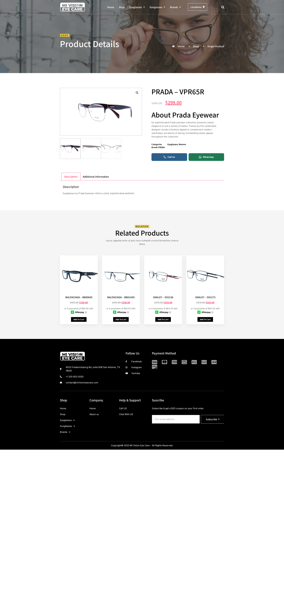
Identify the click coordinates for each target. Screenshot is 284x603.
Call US (123, 408)
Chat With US (126, 414)
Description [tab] (71, 176)
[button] (223, 7)
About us (94, 414)
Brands (174, 7)
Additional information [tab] (96, 176)
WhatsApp (208, 157)
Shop (122, 7)
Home (110, 7)
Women (182, 144)
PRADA (161, 147)
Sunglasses (156, 7)
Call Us (171, 157)
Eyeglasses (135, 7)
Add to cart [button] (78, 319)
